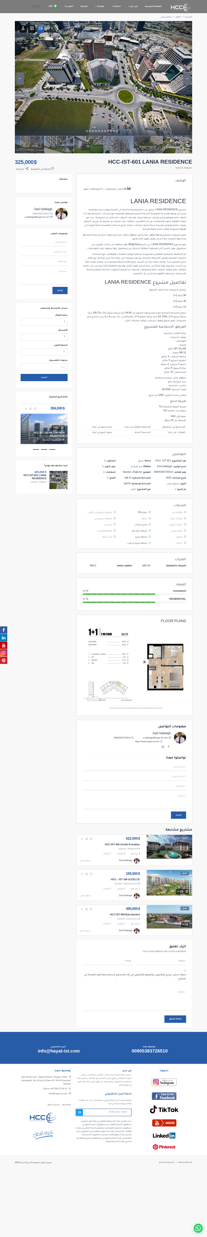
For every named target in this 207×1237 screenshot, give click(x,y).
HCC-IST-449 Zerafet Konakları (122, 845)
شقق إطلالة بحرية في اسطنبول (106, 1135)
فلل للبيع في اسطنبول (173, 427)
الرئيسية (188, 17)
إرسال (178, 815)
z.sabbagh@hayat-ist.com (155, 738)
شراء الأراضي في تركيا (86, 1128)
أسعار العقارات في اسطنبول (109, 1125)
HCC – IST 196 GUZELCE (125, 880)
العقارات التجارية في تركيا (121, 1131)
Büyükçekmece (131, 884)
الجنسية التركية (143, 432)
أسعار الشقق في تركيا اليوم (105, 1138)
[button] (198, 1228)
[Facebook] (168, 747)
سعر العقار (61, 315)
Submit (79, 1112)
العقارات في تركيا (176, 432)
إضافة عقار (66, 1105)
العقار (178, 17)
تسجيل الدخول (53, 1105)
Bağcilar (188, 168)
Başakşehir (133, 849)
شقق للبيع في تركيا (102, 432)
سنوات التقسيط (58, 360)
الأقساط (63, 330)
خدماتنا (117, 6)
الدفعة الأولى (61, 345)
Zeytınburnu (132, 919)
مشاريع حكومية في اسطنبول (109, 1128)
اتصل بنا (69, 6)
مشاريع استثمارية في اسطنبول (95, 1131)
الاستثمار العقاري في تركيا (138, 427)
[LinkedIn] (163, 747)
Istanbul (179, 168)
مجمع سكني (166, 17)
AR (50, 6)
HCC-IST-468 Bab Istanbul (125, 915)
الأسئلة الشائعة (185, 1162)
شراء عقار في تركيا (124, 1121)
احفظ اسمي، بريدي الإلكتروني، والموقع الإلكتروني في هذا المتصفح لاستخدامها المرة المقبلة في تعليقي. (135, 977)
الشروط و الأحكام (166, 1162)
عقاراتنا (100, 6)
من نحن (134, 6)
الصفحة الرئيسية (153, 6)
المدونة (84, 6)
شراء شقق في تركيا (102, 427)
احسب (44, 377)
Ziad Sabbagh (161, 733)
